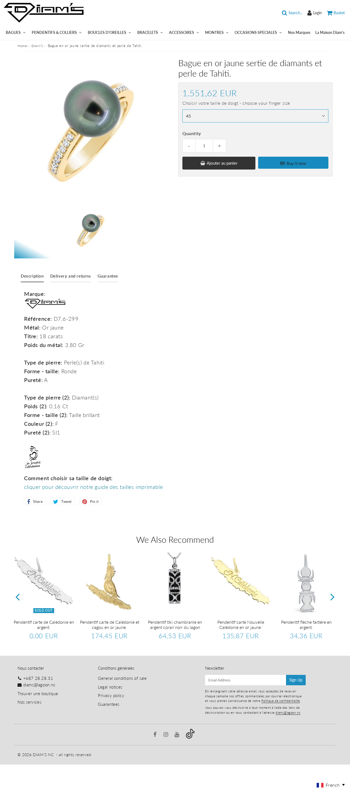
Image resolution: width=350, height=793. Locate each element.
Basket (339, 12)
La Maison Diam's (330, 32)
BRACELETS (147, 32)
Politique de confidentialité (280, 700)
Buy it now (296, 163)
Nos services (29, 701)
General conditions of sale (122, 678)
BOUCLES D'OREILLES (107, 32)
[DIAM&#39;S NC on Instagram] (166, 734)
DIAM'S (37, 46)
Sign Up (295, 680)
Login (317, 12)
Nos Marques (299, 32)
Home (22, 46)
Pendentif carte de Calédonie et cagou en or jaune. (109, 624)
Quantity (191, 133)
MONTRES (214, 32)
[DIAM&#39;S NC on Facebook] (155, 734)
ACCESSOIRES (181, 32)
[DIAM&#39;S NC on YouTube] (177, 734)
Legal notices (110, 686)
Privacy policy (111, 695)
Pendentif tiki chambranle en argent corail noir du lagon (175, 624)
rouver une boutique (39, 693)
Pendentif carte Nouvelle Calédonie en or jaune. (240, 624)
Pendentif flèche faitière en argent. (306, 624)
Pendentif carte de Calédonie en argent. (44, 624)
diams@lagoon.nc (39, 684)
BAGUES (13, 32)
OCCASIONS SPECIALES (256, 32)
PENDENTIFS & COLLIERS (54, 32)
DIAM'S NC (43, 754)
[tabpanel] (90, 230)
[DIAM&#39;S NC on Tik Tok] (190, 736)
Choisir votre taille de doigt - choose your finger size (236, 103)
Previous (17, 596)
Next (332, 596)
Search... (295, 12)
